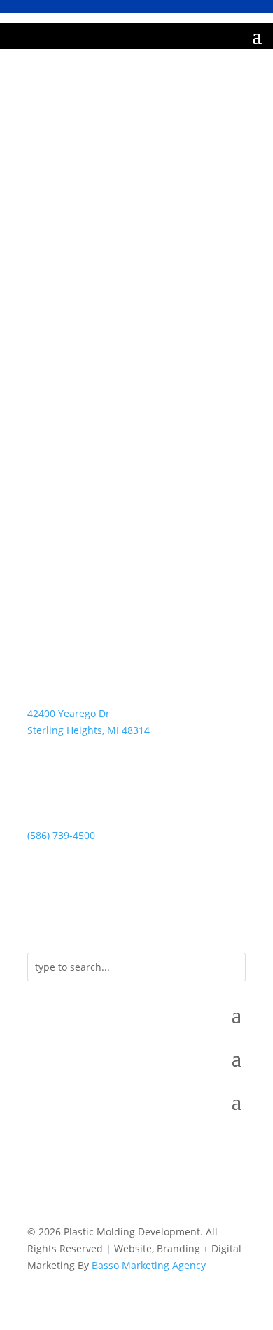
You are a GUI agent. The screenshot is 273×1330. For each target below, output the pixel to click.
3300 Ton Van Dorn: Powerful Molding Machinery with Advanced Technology (126, 334)
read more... (56, 424)
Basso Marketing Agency (149, 1265)
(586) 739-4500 (61, 835)
